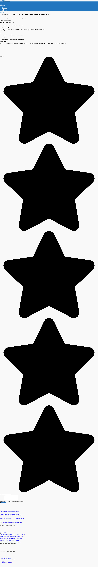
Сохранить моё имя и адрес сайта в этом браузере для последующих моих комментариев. (12, 501)
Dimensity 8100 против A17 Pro (4, 532)
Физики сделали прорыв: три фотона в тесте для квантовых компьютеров (9, 511)
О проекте (3, 561)
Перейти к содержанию (3, 0)
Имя (0, 494)
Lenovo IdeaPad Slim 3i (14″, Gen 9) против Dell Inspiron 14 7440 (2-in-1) (9, 540)
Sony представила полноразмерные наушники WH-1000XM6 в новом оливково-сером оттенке (12, 534)
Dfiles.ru (1, 4)
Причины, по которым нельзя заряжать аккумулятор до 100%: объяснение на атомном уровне (12, 518)
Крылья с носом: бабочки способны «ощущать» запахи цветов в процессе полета (10, 542)
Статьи (2, 7)
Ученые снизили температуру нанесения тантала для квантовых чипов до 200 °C (10, 514)
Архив (2, 563)
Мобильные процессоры (6, 9)
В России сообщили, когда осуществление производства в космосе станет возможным (11, 521)
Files (3, 12)
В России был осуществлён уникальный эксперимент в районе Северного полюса (11, 522)
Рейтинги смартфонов (4, 8)
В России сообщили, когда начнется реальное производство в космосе (9, 519)
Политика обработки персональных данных (7, 562)
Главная (1, 12)
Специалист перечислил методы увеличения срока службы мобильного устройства (11, 538)
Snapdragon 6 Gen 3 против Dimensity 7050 (5, 558)
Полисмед (3, 564)
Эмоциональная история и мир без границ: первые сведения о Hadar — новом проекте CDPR (12, 536)
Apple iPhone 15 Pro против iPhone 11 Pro (5, 550)
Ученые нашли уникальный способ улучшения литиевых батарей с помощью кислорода (11, 515)
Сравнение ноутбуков (4, 10)
